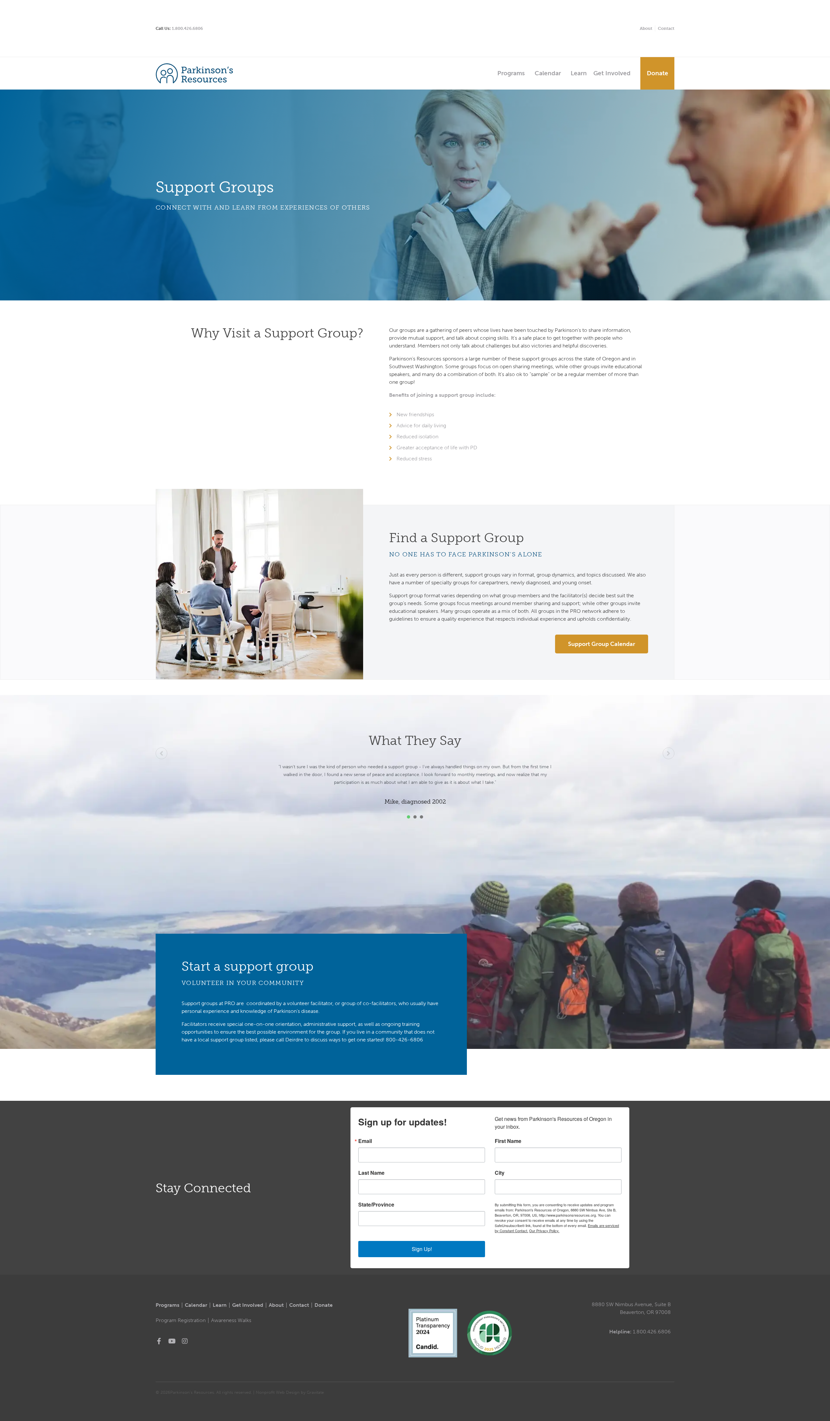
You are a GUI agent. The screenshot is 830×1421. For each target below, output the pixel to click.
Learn (579, 73)
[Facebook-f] (159, 1341)
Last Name (371, 1172)
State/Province (376, 1204)
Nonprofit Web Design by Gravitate (290, 1392)
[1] (408, 817)
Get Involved (612, 73)
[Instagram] (185, 1341)
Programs (511, 73)
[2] (415, 817)
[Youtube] (172, 1341)
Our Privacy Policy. (544, 1230)
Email (365, 1141)
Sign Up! (422, 1249)
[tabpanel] (415, 780)
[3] (421, 817)
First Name (508, 1141)
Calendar (548, 73)
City (499, 1172)
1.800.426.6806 (187, 28)
